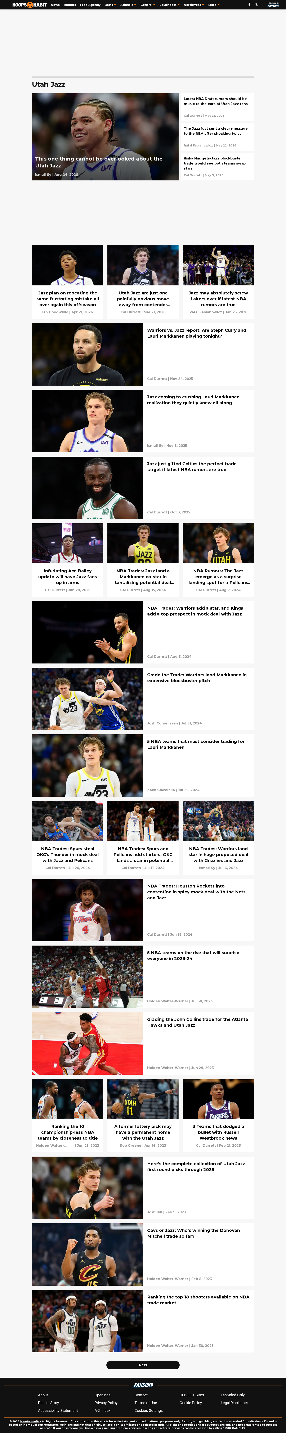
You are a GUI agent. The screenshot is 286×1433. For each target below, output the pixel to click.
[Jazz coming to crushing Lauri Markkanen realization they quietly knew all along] (143, 421)
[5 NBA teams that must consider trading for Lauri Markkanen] (143, 765)
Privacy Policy (106, 1403)
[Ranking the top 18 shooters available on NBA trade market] (143, 1321)
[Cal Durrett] (193, 116)
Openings (103, 1395)
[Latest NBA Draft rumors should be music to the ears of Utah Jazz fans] (217, 107)
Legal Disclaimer (234, 1403)
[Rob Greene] (130, 1145)
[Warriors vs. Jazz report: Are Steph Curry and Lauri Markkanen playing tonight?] (143, 354)
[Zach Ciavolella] (161, 790)
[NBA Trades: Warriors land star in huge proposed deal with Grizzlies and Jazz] (218, 838)
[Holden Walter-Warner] (167, 1001)
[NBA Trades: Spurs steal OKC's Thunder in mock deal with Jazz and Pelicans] (67, 838)
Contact (141, 1395)
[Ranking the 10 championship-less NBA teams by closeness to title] (67, 1115)
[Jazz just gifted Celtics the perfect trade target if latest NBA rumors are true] (143, 488)
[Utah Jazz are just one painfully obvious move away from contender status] (143, 282)
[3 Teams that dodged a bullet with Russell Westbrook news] (218, 1115)
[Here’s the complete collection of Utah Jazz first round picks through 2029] (143, 1188)
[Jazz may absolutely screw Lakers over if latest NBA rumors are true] (218, 282)
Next (143, 1365)
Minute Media (30, 1421)
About (43, 1395)
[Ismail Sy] (43, 174)
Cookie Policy (191, 1403)
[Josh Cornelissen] (162, 723)
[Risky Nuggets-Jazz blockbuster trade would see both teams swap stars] (217, 166)
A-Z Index (103, 1410)
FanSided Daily (233, 1395)
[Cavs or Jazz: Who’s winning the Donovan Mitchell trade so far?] (143, 1254)
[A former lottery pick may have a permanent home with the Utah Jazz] (143, 1115)
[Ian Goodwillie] (55, 312)
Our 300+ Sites (192, 1395)
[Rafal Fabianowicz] (198, 145)
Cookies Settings (148, 1410)
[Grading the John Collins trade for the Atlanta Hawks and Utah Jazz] (143, 1043)
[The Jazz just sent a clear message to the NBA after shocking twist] (217, 137)
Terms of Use (145, 1403)
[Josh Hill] (154, 1212)
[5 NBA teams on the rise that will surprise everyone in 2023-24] (143, 977)
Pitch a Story (48, 1403)
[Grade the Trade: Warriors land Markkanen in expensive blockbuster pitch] (143, 699)
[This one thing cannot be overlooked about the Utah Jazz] (105, 136)
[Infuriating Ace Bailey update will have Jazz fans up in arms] (67, 560)
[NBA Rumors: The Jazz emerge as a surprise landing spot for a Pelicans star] (218, 560)
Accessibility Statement (58, 1410)
